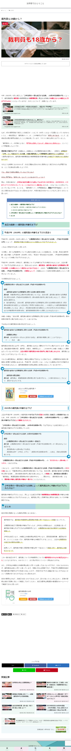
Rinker (26, 390)
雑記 (10, 614)
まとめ (13, 215)
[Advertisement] (35, 80)
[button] (65, 431)
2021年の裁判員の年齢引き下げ (22, 210)
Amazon (23, 396)
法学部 (4, 614)
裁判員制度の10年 (25, 591)
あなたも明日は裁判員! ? (27, 388)
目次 (32, 200)
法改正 (24, 614)
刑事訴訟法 (17, 614)
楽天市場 (33, 396)
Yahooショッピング (45, 396)
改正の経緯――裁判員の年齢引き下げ (22, 204)
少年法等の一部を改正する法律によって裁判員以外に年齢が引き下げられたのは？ (36, 213)
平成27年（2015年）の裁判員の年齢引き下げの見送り (29, 207)
